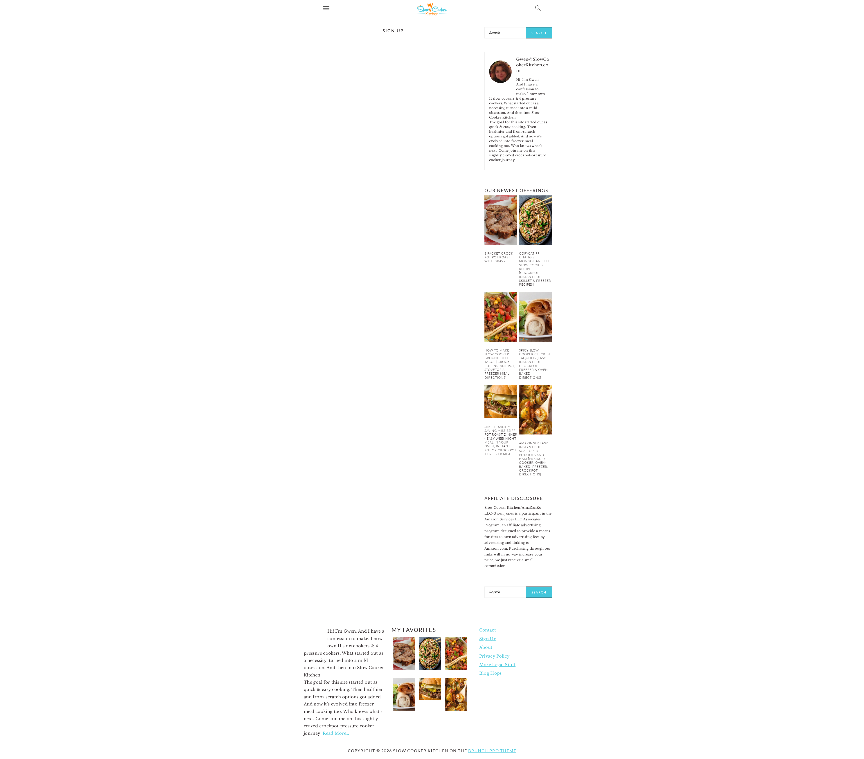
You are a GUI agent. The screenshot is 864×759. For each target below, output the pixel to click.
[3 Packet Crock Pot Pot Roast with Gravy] (500, 244)
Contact (487, 630)
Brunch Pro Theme (492, 750)
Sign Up (488, 638)
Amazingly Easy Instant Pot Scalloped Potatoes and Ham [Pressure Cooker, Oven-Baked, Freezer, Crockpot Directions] (533, 458)
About (486, 647)
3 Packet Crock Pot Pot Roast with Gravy (498, 257)
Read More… (336, 733)
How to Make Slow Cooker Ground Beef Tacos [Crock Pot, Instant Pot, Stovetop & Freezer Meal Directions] (499, 363)
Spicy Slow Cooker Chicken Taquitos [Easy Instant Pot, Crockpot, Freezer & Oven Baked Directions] (534, 363)
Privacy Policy (494, 656)
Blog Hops (490, 673)
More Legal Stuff (497, 664)
